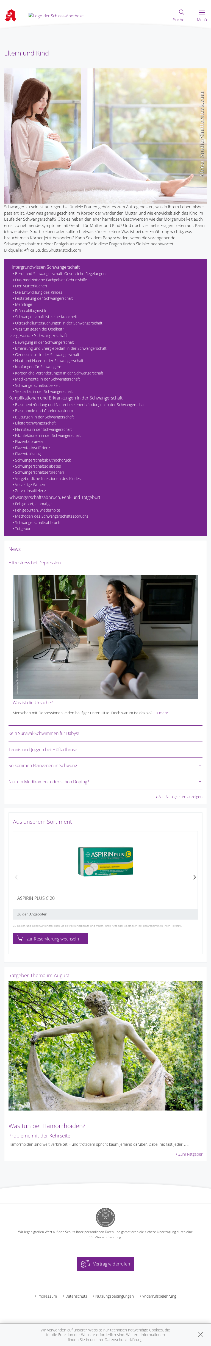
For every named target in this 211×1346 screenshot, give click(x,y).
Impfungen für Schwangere (38, 366)
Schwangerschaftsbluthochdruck (43, 460)
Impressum (47, 1296)
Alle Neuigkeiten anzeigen (180, 796)
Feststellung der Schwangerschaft (44, 298)
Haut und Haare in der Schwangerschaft (49, 360)
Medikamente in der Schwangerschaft (47, 379)
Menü (202, 19)
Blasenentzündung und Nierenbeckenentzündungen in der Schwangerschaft (80, 404)
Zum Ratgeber (190, 1154)
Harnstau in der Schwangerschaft (43, 429)
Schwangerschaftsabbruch (37, 522)
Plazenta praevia (29, 441)
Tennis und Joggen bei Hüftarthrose (43, 749)
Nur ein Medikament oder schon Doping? (49, 782)
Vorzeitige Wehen (30, 484)
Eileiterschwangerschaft (35, 423)
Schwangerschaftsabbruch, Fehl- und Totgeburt (54, 497)
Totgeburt (23, 528)
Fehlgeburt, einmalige (33, 503)
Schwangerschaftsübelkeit (37, 385)
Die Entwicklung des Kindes (38, 292)
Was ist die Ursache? (33, 703)
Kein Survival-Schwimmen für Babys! (44, 733)
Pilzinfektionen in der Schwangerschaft (48, 435)
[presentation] (16, 877)
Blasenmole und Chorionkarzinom (44, 410)
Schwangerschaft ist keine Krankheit (46, 316)
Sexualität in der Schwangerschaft (44, 391)
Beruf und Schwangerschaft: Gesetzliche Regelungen (60, 273)
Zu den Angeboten (32, 914)
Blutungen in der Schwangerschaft (44, 417)
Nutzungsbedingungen (114, 1296)
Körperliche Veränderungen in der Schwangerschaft (59, 373)
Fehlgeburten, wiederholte (37, 510)
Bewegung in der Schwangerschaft (44, 342)
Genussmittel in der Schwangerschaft (47, 354)
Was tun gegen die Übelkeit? (39, 329)
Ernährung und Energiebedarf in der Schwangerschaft (61, 348)
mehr (163, 712)
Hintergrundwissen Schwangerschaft (44, 267)
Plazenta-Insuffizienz (32, 447)
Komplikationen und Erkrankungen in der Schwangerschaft (66, 398)
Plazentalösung (28, 453)
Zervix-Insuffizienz (30, 490)
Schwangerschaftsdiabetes (38, 466)
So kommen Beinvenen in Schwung (43, 765)
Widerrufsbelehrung (159, 1296)
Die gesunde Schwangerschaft (38, 335)
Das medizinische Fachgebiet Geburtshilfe (51, 279)
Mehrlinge (23, 304)
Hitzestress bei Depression (35, 563)
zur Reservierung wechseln (53, 939)
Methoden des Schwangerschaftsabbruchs (51, 516)
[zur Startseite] (56, 15)
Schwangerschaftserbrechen (39, 472)
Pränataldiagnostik (30, 310)
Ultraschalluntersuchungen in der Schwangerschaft (58, 323)
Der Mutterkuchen (31, 285)
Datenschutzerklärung (123, 1339)
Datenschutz (76, 1296)
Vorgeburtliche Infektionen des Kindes (48, 478)
